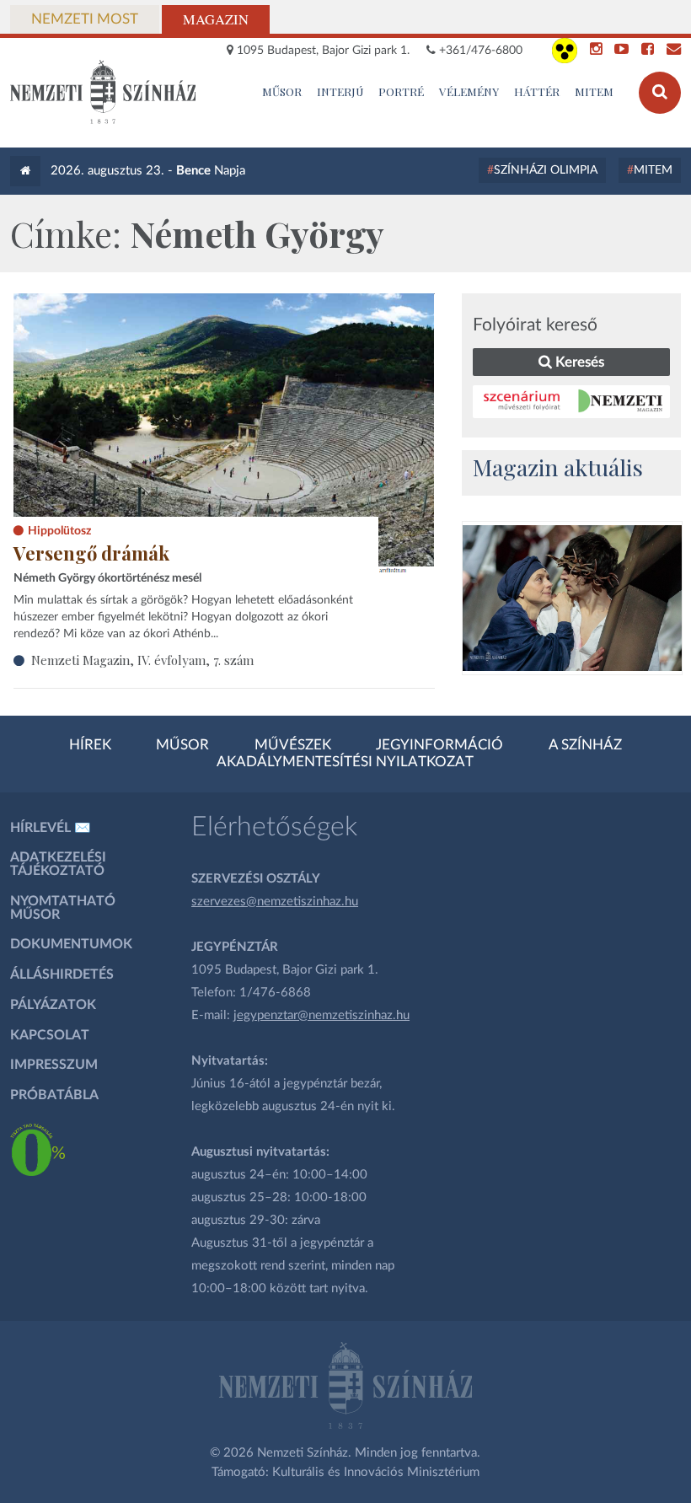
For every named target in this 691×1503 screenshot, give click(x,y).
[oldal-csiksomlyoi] (572, 598)
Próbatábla (54, 1095)
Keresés (578, 362)
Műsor (182, 745)
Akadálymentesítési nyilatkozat (345, 762)
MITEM (594, 91)
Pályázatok (53, 1005)
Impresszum (54, 1064)
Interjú (340, 91)
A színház (585, 745)
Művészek (292, 745)
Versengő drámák (91, 553)
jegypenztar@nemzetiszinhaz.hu (321, 1015)
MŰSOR (282, 91)
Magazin (216, 19)
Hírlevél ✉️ (50, 828)
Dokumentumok (71, 944)
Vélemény (469, 91)
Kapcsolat (49, 1035)
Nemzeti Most (84, 19)
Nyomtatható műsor (62, 907)
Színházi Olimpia (545, 170)
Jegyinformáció (439, 745)
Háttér (537, 91)
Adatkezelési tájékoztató (58, 864)
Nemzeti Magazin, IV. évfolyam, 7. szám (142, 660)
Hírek (90, 745)
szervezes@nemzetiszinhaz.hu (274, 901)
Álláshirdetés (62, 974)
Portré (401, 91)
